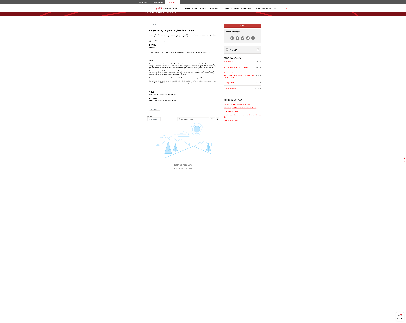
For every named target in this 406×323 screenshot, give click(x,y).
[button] (258, 49)
